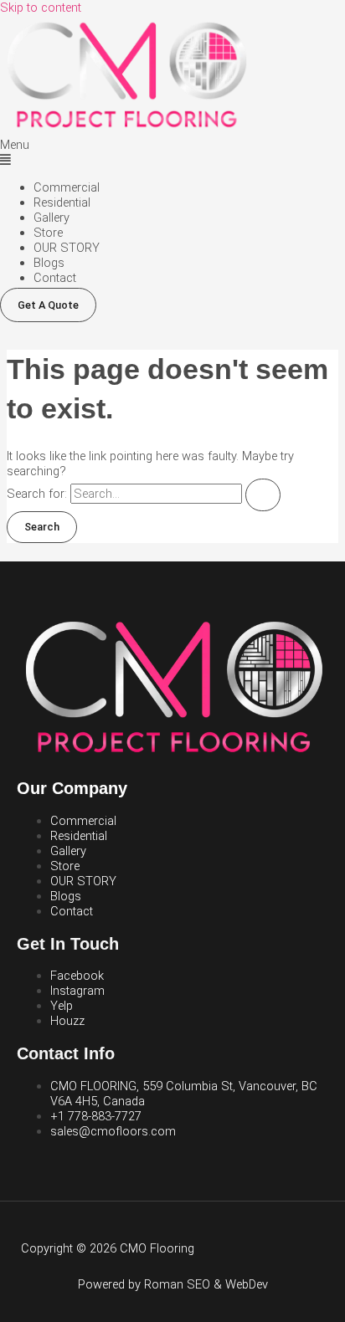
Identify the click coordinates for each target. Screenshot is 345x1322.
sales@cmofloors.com (113, 1131)
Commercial (66, 187)
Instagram (77, 990)
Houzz (67, 1020)
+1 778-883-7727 (96, 1116)
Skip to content (40, 7)
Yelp (61, 1005)
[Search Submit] (263, 495)
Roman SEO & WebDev (206, 1284)
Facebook (77, 975)
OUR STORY (66, 247)
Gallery (51, 217)
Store (48, 232)
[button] (172, 152)
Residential (61, 202)
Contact (54, 277)
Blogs (48, 262)
